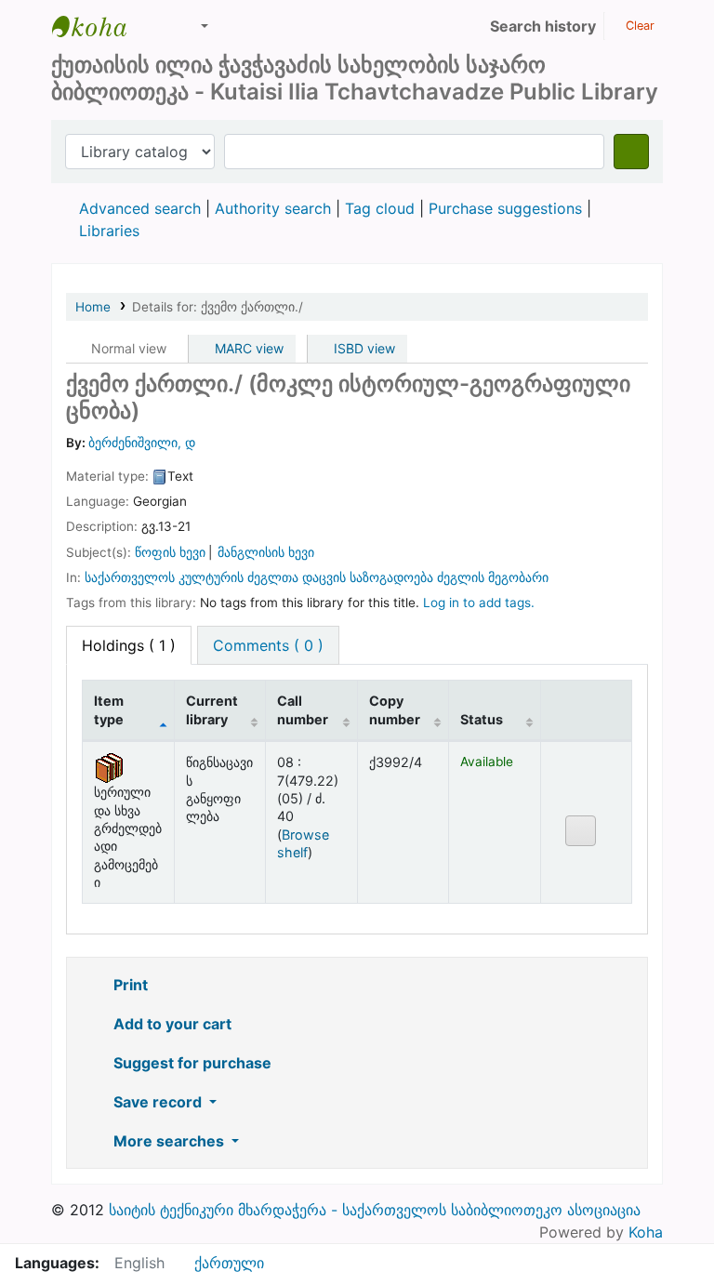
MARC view (247, 348)
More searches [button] (169, 1141)
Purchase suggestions (505, 208)
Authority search (273, 208)
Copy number (394, 709)
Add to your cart (170, 1023)
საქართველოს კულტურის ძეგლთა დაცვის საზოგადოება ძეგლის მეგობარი (317, 577)
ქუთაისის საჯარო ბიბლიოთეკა (98, 26)
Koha (645, 1232)
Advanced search (140, 208)
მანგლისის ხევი (266, 552)
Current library (212, 709)
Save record (157, 1102)
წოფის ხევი (170, 552)
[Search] (631, 151)
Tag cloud (380, 208)
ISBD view (362, 348)
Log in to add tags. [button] (479, 602)
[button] (158, 26)
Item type (109, 709)
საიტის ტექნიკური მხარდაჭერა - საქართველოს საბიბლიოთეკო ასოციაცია (375, 1209)
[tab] (268, 645)
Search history (543, 26)
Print (129, 984)
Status (481, 719)
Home (93, 306)
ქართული (229, 1262)
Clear (638, 26)
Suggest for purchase (190, 1062)
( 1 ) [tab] (129, 645)
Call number (302, 709)
